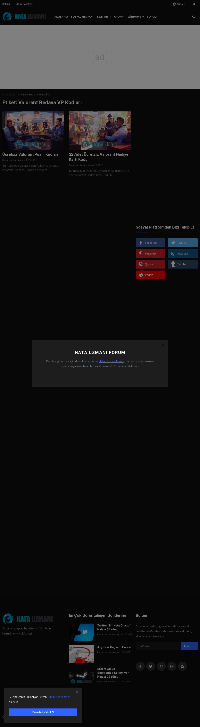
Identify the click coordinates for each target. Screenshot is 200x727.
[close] (77, 692)
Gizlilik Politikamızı (58, 697)
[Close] (162, 345)
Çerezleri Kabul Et (43, 712)
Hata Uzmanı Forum (111, 361)
